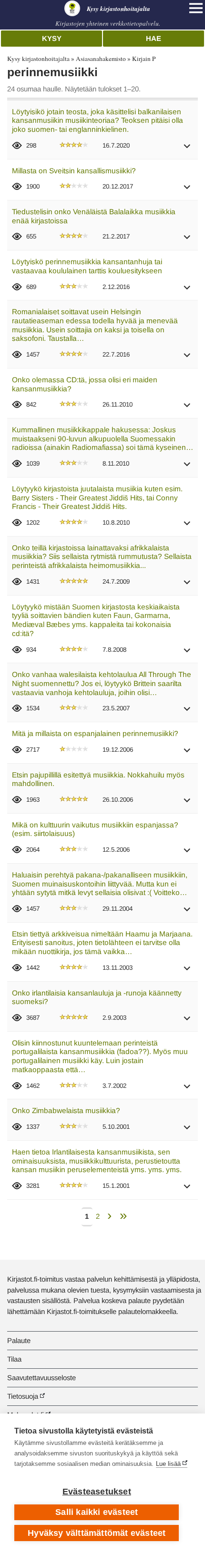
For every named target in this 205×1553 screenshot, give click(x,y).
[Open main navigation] (196, 8)
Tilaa (14, 1359)
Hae (153, 38)
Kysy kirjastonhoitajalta (38, 58)
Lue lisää (168, 1463)
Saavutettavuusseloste (41, 1378)
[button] (187, 149)
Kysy (52, 38)
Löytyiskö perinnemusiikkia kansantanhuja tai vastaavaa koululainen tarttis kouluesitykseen (87, 266)
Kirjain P (143, 58)
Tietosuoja (22, 1396)
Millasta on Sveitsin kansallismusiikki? (74, 171)
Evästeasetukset (96, 1491)
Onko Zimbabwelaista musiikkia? (66, 1110)
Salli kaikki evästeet (96, 1512)
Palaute (19, 1340)
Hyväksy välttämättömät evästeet (96, 1533)
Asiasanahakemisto (101, 58)
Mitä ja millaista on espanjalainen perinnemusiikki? (95, 733)
